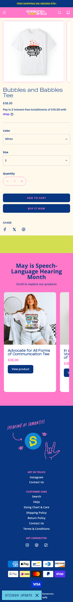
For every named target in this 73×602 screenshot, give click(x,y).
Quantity (9, 173)
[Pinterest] (36, 545)
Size (5, 152)
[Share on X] (14, 230)
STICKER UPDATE (18, 595)
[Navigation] (4, 12)
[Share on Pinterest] (23, 230)
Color (6, 130)
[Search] (59, 12)
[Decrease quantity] (7, 181)
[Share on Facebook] (5, 230)
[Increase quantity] (22, 181)
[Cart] (68, 12)
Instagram (36, 477)
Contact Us (36, 482)
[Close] (37, 595)
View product (20, 369)
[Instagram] (27, 545)
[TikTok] (46, 545)
